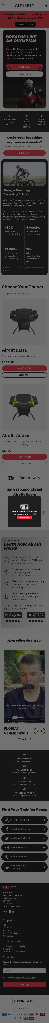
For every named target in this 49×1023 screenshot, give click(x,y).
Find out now (24, 517)
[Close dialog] (39, 497)
